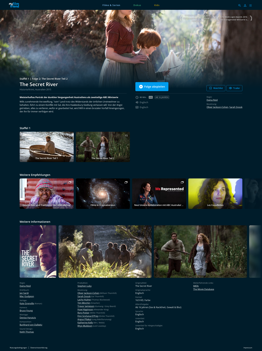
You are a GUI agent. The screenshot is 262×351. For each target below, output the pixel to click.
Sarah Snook (235, 107)
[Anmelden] (245, 5)
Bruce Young (26, 310)
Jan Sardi (24, 293)
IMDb (196, 285)
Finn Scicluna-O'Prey (88, 316)
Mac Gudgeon (27, 296)
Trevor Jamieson (86, 306)
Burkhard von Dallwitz (31, 324)
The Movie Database (203, 289)
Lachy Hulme (84, 299)
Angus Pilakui (84, 319)
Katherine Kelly (85, 322)
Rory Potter (83, 312)
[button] (250, 5)
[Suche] (239, 5)
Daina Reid (212, 100)
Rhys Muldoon (85, 325)
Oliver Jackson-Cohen (217, 107)
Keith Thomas (27, 331)
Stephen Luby (85, 285)
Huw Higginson (85, 309)
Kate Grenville (27, 303)
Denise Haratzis (28, 317)
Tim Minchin (84, 302)
